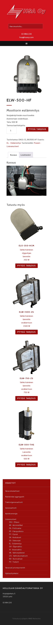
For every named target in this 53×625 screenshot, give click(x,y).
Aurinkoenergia (11, 513)
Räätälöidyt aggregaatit (14, 496)
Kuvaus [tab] (13, 154)
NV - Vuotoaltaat (16, 558)
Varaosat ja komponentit (15, 567)
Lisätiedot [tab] (26, 154)
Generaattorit (10, 508)
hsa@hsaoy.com (26, 37)
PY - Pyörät (13, 534)
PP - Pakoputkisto (16, 531)
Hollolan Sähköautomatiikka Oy (26, 12)
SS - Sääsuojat (15, 540)
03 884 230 (26, 33)
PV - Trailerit (14, 562)
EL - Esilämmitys (14, 142)
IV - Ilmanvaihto (15, 549)
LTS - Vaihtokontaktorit (18, 556)
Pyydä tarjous (37, 129)
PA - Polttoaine (15, 528)
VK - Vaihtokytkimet (17, 552)
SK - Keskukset (15, 537)
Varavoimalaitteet (12, 491)
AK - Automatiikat (16, 525)
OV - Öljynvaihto (15, 546)
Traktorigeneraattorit (14, 502)
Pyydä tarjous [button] (26, 265)
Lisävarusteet (10, 519)
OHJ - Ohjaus (14, 522)
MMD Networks (34, 618)
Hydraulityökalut (11, 573)
